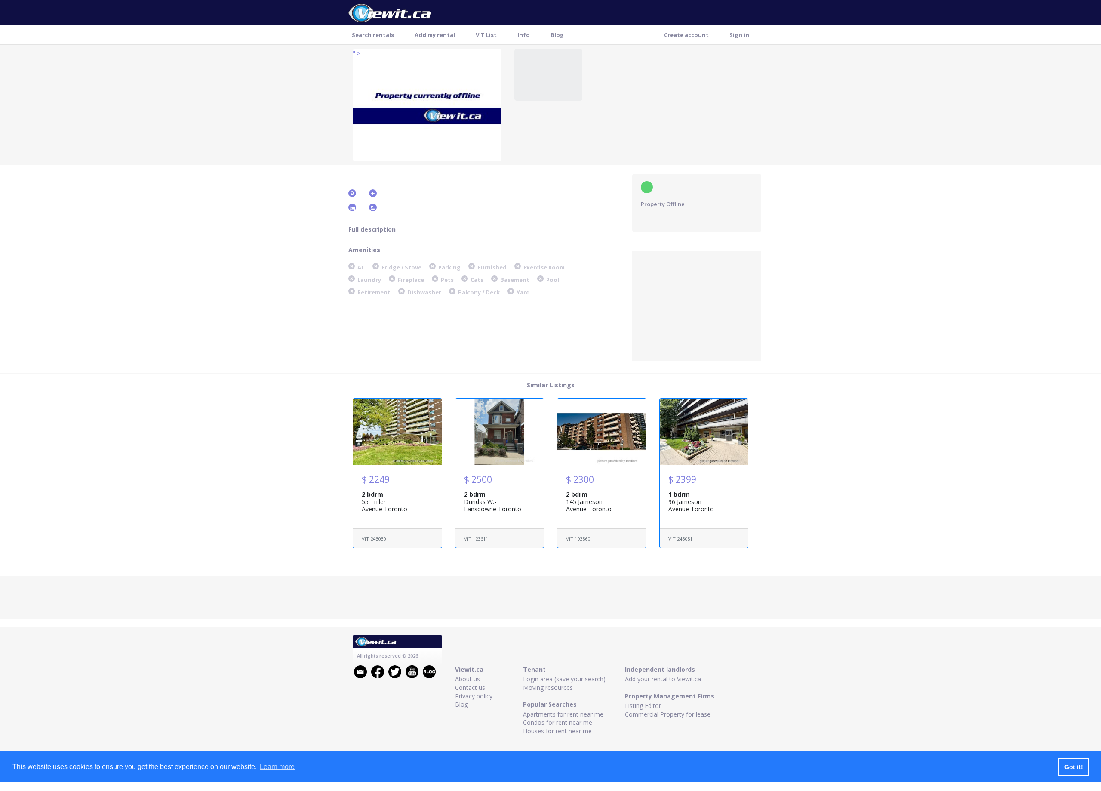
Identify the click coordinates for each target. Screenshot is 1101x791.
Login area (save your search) (564, 679)
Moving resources (548, 687)
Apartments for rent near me (563, 714)
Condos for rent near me (557, 722)
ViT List (486, 35)
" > (356, 53)
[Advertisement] (696, 305)
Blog (557, 35)
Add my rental (435, 35)
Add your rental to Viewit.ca (663, 679)
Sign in (739, 35)
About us (467, 679)
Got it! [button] (1073, 766)
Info (523, 35)
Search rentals (373, 35)
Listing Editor (643, 705)
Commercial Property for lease (667, 714)
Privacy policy (473, 696)
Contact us (470, 687)
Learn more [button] (277, 766)
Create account (686, 35)
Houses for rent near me (557, 731)
